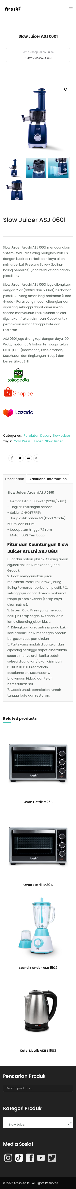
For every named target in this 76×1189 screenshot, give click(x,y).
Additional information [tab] (48, 479)
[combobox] (38, 1122)
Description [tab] (14, 479)
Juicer (38, 441)
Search (65, 1090)
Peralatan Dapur (37, 435)
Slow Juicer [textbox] (38, 1124)
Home (25, 52)
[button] (66, 89)
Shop (34, 52)
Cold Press (22, 441)
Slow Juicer (47, 52)
